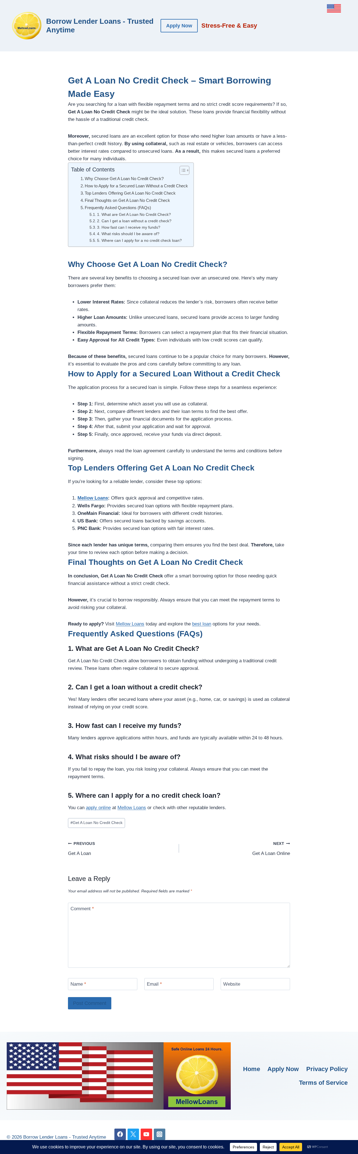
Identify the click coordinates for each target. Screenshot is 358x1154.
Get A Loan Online (271, 849)
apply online (98, 807)
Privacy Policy (327, 1068)
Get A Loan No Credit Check (96, 823)
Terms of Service (323, 1082)
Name (78, 984)
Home (251, 1068)
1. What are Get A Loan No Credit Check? (134, 214)
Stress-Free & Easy (229, 25)
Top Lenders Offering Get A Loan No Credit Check (130, 193)
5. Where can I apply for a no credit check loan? (139, 240)
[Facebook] (120, 1134)
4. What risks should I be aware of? (128, 234)
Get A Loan (81, 849)
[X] (133, 1134)
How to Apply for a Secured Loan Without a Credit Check (136, 185)
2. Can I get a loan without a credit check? (134, 221)
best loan (201, 624)
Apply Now (179, 25)
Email (154, 984)
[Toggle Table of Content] (181, 170)
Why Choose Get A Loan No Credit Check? (124, 178)
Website (231, 984)
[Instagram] (159, 1134)
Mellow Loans (92, 498)
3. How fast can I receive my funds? (128, 227)
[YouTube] (146, 1134)
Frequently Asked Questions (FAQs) (118, 207)
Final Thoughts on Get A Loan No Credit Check (127, 200)
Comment (82, 908)
